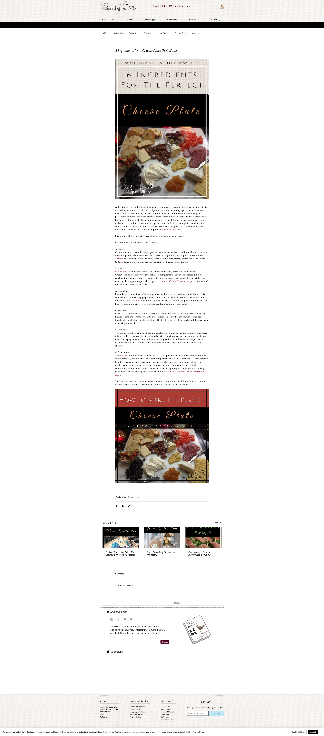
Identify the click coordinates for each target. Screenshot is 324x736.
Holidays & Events (180, 33)
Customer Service (139, 701)
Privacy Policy (135, 717)
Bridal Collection (167, 720)
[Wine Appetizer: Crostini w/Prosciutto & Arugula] (203, 537)
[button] (134, 19)
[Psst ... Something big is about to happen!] (162, 537)
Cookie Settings (298, 732)
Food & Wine (134, 33)
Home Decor (163, 33)
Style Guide (148, 33)
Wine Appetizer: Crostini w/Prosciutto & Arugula (199, 553)
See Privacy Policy (196, 732)
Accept (313, 732)
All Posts (106, 33)
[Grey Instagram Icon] (112, 619)
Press (102, 714)
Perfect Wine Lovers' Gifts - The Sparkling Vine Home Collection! (121, 553)
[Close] (320, 732)
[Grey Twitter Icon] (131, 619)
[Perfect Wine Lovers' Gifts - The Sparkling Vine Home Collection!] (121, 537)
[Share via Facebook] (116, 506)
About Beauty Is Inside (109, 709)
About (103, 701)
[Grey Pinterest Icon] (125, 619)
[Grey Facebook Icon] (118, 619)
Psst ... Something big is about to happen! (161, 553)
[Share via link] (129, 506)
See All (218, 522)
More (194, 33)
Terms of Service (136, 714)
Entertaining (119, 33)
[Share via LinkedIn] (122, 506)
